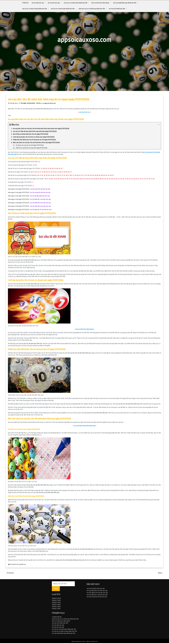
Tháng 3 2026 (56, 604)
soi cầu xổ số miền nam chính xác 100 (75, 3)
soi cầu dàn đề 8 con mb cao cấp (97, 590)
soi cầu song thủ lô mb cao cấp (97, 597)
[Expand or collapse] (159, 124)
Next (160, 573)
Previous (10, 573)
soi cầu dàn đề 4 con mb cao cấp (97, 594)
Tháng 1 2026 (56, 608)
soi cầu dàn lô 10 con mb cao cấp (97, 592)
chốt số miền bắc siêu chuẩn (100, 3)
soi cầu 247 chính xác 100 (117, 8)
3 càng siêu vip (57, 617)
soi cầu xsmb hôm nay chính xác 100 (124, 3)
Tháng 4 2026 (56, 602)
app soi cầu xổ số (50, 103)
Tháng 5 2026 (56, 600)
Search (56, 588)
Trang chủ (25, 3)
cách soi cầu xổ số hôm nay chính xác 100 (92, 8)
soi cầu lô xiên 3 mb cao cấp (96, 588)
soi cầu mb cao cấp (38, 3)
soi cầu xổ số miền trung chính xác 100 (34, 8)
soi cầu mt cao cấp (54, 3)
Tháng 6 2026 (56, 598)
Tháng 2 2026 (56, 606)
